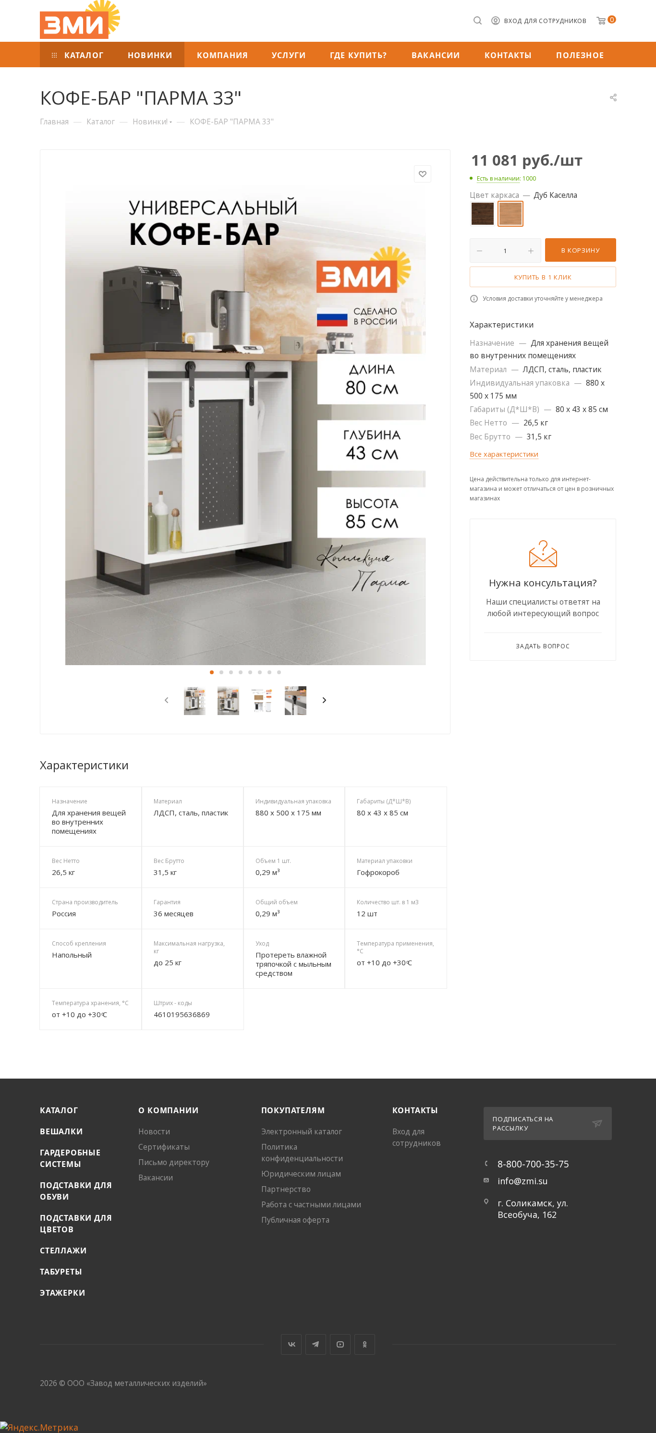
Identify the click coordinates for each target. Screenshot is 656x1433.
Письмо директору (173, 1162)
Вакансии (155, 1177)
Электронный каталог (301, 1131)
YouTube (340, 1344)
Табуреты (61, 1271)
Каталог (59, 1110)
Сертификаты (164, 1147)
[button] (212, 672)
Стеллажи (63, 1250)
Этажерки (62, 1292)
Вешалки (61, 1131)
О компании (168, 1110)
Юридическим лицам (301, 1173)
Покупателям (293, 1110)
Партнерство (286, 1189)
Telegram (315, 1344)
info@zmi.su (523, 1181)
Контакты (415, 1110)
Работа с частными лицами (311, 1204)
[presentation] (164, 700)
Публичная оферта (295, 1219)
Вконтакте (291, 1344)
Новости (154, 1131)
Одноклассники (364, 1344)
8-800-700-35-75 (533, 1163)
